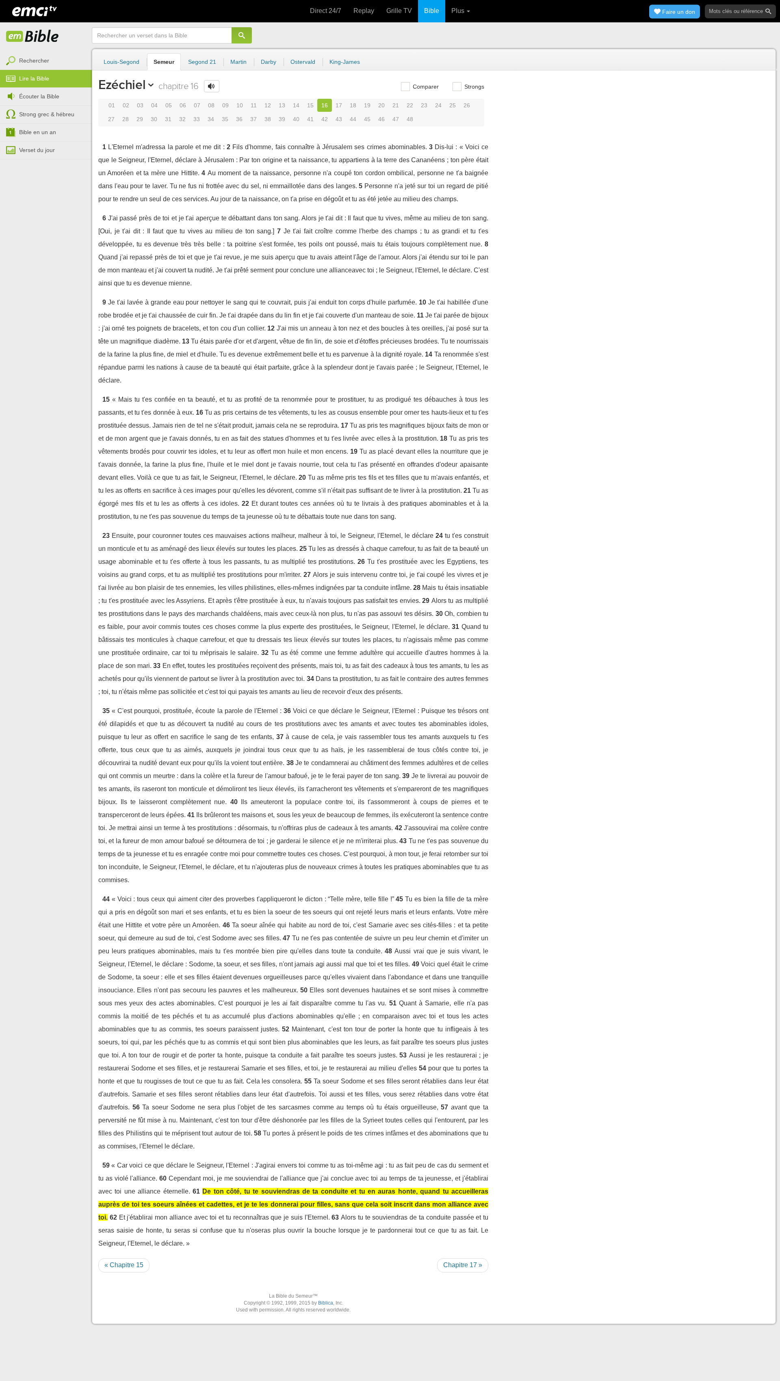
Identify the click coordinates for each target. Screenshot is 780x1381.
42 (324, 119)
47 (395, 119)
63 (335, 1217)
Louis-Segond (121, 62)
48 (410, 119)
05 (168, 105)
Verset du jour (37, 150)
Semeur (164, 62)
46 (381, 119)
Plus (458, 10)
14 (296, 105)
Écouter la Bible (39, 96)
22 (410, 105)
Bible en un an (37, 132)
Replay (363, 10)
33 (196, 119)
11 (254, 105)
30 (154, 119)
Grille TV (399, 10)
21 (395, 105)
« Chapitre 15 (123, 1264)
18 (353, 105)
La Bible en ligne (32, 36)
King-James (344, 62)
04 (154, 105)
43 (339, 119)
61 (196, 1191)
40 (296, 119)
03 (140, 105)
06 (183, 105)
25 (452, 105)
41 (310, 119)
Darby (268, 62)
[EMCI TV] (34, 10)
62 (113, 1217)
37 (253, 119)
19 (367, 105)
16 (324, 105)
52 (285, 1029)
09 (225, 105)
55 (308, 1081)
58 (257, 1133)
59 (106, 1165)
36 (239, 119)
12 (267, 105)
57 (444, 1107)
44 (353, 119)
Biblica (325, 1303)
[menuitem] (46, 61)
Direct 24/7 (325, 10)
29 (139, 119)
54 (422, 1068)
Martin (238, 62)
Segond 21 (202, 62)
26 (467, 105)
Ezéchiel (121, 84)
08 (211, 105)
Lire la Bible (34, 78)
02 (126, 105)
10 (239, 105)
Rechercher (34, 60)
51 (392, 1003)
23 (424, 105)
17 (339, 105)
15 (310, 105)
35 (225, 119)
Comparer (425, 86)
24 (438, 105)
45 (367, 119)
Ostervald (302, 62)
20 (381, 105)
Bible (431, 10)
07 (197, 105)
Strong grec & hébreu (46, 114)
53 (403, 1055)
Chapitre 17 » (462, 1264)
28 (125, 119)
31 (168, 119)
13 (282, 105)
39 (282, 119)
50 (304, 990)
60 (163, 1178)
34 (211, 119)
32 (182, 119)
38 (267, 119)
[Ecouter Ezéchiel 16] (211, 86)
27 (111, 119)
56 (136, 1107)
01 (111, 105)
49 (415, 964)
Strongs (473, 86)
